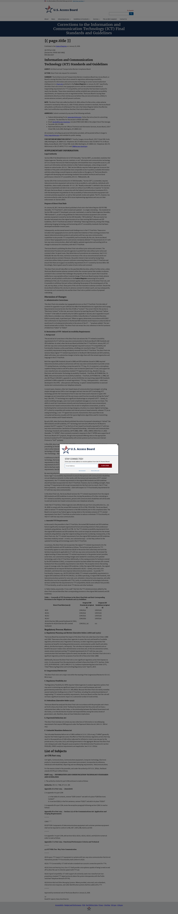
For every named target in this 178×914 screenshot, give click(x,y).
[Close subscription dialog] (118, 444)
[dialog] (89, 459)
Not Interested (82, 470)
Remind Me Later (95, 470)
